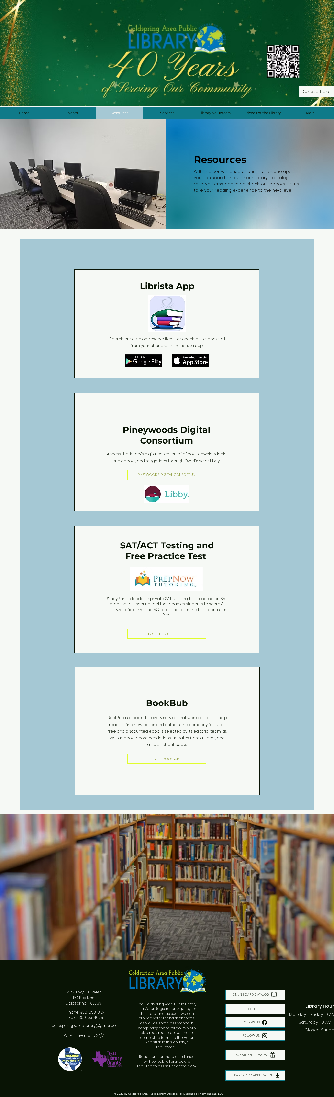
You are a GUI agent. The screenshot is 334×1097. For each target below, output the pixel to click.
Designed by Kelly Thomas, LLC (203, 1093)
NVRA (192, 1066)
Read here (148, 1056)
